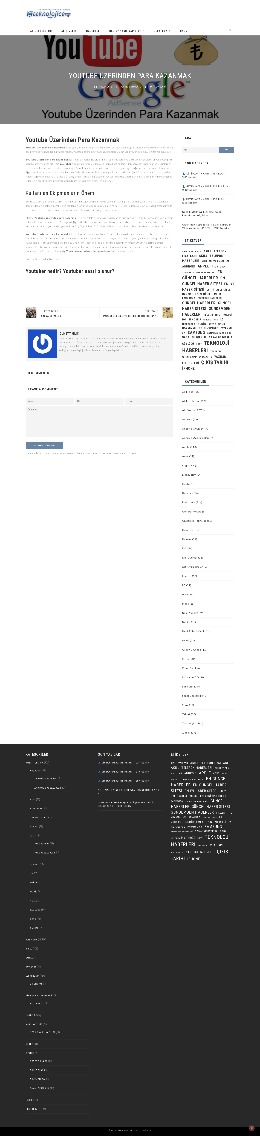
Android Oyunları (193, 428)
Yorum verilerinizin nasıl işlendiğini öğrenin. (112, 452)
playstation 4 (211, 328)
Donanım (187, 493)
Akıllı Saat (188, 391)
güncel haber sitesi (211, 806)
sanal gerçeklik (194, 337)
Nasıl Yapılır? (190, 612)
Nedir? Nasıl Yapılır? (125, 31)
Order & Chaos (191, 649)
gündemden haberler (192, 812)
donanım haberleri (204, 272)
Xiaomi (186, 732)
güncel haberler (199, 303)
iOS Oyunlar (190, 557)
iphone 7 (195, 319)
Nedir (202, 324)
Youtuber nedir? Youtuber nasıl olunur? (71, 271)
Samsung (196, 332)
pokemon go (194, 827)
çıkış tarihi (214, 362)
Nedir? (186, 622)
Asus (185, 456)
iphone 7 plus (210, 320)
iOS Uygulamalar (192, 566)
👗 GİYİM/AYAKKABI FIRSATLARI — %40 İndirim (123, 772)
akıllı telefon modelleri (216, 261)
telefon (215, 351)
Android (187, 419)
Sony (199, 344)
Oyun (183, 31)
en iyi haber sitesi (201, 791)
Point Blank (189, 668)
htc (217, 315)
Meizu (186, 594)
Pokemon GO (190, 677)
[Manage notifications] (252, 1128)
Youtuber (65, 163)
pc (200, 328)
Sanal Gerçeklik (192, 695)
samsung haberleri (219, 333)
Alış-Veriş (69, 31)
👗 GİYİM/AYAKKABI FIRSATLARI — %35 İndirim (123, 763)
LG (222, 319)
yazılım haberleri (200, 852)
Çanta (186, 483)
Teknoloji (160, 86)
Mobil (185, 603)
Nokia (185, 640)
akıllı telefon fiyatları (209, 763)
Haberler (93, 31)
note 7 (212, 324)
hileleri (208, 315)
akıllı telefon (191, 251)
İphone (188, 368)
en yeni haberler (208, 294)
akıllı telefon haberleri (191, 768)
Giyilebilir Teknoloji (194, 520)
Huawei (227, 314)
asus (215, 266)
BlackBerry (189, 474)
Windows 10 (205, 357)
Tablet (186, 714)
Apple (203, 266)
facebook (188, 298)
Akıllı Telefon (41, 31)
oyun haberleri (216, 822)
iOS (184, 319)
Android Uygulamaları (195, 437)
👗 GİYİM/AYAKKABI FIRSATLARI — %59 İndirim (123, 781)
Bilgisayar (188, 465)
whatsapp (189, 357)
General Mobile (191, 511)
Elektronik (162, 31)
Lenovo (186, 575)
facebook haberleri (210, 298)
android (188, 266)
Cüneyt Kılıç (69, 333)
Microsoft (188, 324)
